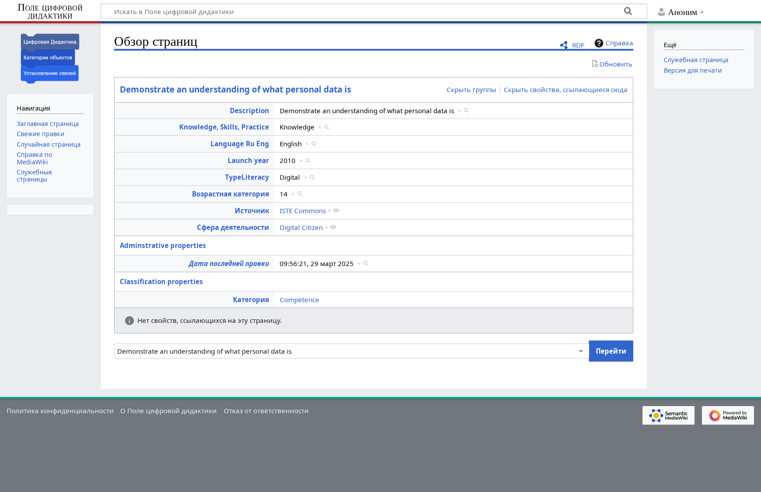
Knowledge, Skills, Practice (224, 126)
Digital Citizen (301, 227)
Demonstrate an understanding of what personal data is (235, 89)
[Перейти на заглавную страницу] (50, 57)
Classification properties (161, 281)
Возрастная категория (230, 193)
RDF (578, 45)
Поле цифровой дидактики (50, 12)
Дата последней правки (229, 263)
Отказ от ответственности (266, 410)
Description (249, 110)
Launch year (248, 160)
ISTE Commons (303, 210)
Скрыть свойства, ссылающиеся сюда (566, 89)
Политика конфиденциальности (60, 410)
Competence (299, 299)
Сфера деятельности (233, 227)
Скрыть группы (471, 89)
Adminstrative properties (163, 245)
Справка (619, 42)
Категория (251, 299)
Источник (252, 210)
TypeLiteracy (247, 177)
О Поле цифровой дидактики (168, 410)
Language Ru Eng (240, 143)
